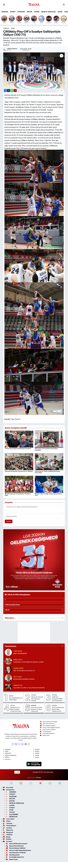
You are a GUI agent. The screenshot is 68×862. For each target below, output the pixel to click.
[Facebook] (12, 744)
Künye (8, 837)
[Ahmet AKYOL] (8, 661)
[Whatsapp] (28, 744)
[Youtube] (25, 744)
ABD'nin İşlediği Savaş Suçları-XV (24, 670)
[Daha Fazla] (15, 90)
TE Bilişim (38, 777)
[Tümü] (62, 618)
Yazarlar (9, 823)
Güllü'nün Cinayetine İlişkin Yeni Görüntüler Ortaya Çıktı (57, 699)
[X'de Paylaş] (8, 90)
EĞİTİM (36, 12)
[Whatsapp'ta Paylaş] (11, 90)
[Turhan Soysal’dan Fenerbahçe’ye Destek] (19, 439)
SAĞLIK (37, 755)
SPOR (13, 28)
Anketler (9, 834)
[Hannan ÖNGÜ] (8, 669)
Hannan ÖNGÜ (18, 668)
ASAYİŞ (59, 12)
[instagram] (30, 783)
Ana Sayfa (9, 787)
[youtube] (40, 783)
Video (8, 821)
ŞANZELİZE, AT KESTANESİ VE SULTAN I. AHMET (28, 662)
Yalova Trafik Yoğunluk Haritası (51, 727)
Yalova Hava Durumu (48, 723)
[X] (16, 744)
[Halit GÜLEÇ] (8, 678)
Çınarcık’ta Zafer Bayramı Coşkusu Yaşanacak (36, 709)
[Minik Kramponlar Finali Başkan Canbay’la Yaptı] (19, 484)
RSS (18, 772)
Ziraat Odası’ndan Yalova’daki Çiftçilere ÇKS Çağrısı (58, 709)
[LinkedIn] (22, 744)
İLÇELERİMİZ (13, 814)
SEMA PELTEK (17, 685)
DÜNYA (7, 757)
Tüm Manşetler (46, 731)
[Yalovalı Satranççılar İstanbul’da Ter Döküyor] (19, 461)
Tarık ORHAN (17, 651)
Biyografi (9, 832)
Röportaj (9, 830)
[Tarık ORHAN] (8, 652)
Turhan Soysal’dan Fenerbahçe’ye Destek (18, 448)
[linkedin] (59, 783)
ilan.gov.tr (8, 759)
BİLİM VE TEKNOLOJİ (48, 12)
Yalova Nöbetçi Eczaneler (49, 721)
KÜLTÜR (29, 12)
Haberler (6, 28)
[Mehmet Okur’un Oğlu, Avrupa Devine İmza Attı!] (49, 484)
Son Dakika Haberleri (48, 733)
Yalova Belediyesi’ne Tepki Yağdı (15, 699)
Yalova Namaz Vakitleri (48, 725)
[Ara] (64, 5)
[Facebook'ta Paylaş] (5, 90)
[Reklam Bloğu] (34, 560)
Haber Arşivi (45, 735)
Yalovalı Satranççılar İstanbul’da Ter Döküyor (19, 471)
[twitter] (20, 783)
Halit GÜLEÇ (17, 676)
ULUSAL (12, 812)
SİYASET (13, 12)
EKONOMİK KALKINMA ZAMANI (23, 679)
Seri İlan (9, 828)
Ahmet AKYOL (18, 659)
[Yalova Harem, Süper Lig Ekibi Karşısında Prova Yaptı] (49, 461)
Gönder (8, 521)
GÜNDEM (4, 12)
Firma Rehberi (11, 825)
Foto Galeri (10, 819)
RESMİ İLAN (13, 816)
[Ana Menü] (4, 4)
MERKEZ (11, 695)
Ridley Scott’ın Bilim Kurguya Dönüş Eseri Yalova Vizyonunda (16, 709)
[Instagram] (19, 744)
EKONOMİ (21, 12)
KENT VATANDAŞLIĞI (20, 653)
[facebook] (11, 783)
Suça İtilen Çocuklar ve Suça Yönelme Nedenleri (29, 688)
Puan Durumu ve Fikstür (49, 729)
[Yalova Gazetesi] (34, 5)
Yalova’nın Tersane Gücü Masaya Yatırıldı (37, 699)
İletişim (8, 839)
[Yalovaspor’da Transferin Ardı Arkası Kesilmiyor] (49, 439)
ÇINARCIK (33, 705)
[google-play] (34, 764)
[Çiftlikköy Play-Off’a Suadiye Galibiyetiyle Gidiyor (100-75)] (34, 70)
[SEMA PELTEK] (8, 686)
